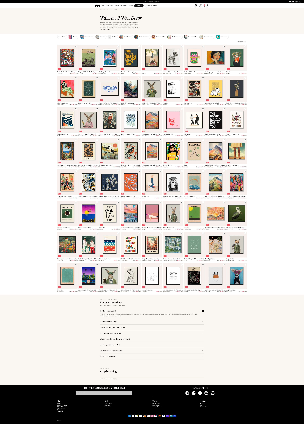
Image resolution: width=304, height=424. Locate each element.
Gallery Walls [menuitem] (124, 5)
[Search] (190, 5)
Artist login (107, 405)
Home (101, 9)
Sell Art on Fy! (108, 403)
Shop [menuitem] (103, 5)
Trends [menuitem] (117, 5)
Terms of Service (156, 407)
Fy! (61, 421)
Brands (59, 403)
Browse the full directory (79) (108, 378)
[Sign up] (130, 393)
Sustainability (203, 407)
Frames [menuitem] (131, 5)
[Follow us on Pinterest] (213, 393)
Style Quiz (139, 5)
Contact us (60, 410)
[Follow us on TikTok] (194, 393)
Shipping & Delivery (62, 405)
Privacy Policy (156, 403)
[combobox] (168, 5)
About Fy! (202, 403)
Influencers (107, 407)
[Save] (76, 46)
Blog (201, 405)
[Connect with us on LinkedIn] (206, 393)
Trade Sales (60, 411)
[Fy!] (97, 6)
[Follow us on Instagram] (187, 393)
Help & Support (61, 408)
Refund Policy (156, 405)
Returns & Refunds (62, 407)
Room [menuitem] (112, 5)
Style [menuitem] (107, 5)
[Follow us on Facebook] (200, 393)
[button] (241, 41)
